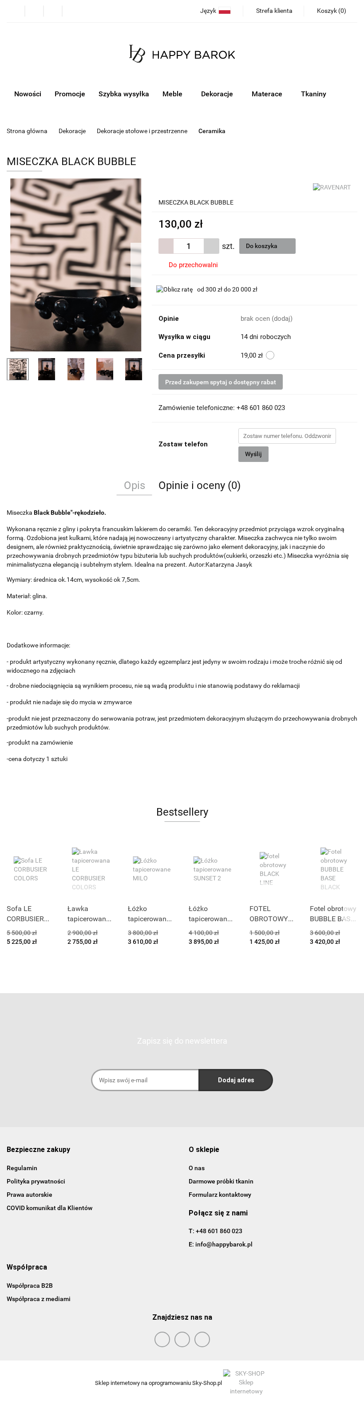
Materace (268, 94)
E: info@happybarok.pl (221, 1244)
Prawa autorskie (29, 1194)
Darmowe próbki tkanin (221, 1181)
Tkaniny (314, 94)
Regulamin (22, 1167)
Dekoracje (218, 94)
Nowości (27, 94)
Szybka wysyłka (124, 94)
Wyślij (253, 454)
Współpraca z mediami (39, 1298)
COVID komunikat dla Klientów (49, 1207)
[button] (38, 1150)
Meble (173, 94)
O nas (197, 1167)
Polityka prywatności (36, 1181)
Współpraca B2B (30, 1285)
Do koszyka (262, 245)
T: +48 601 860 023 (215, 1231)
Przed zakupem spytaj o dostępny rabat (220, 382)
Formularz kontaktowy (220, 1194)
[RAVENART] (332, 186)
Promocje (70, 94)
